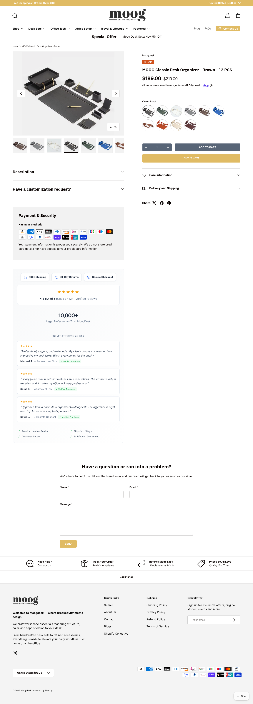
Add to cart (207, 147)
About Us (110, 612)
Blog (197, 28)
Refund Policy (156, 619)
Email (132, 487)
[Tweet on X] (154, 203)
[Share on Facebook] (161, 203)
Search (109, 605)
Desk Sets (34, 28)
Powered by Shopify (42, 690)
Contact (109, 619)
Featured (139, 28)
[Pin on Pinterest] (169, 203)
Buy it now (191, 158)
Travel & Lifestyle (112, 28)
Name (63, 487)
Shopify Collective (116, 633)
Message (65, 504)
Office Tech (58, 28)
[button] (238, 15)
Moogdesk (148, 55)
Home (16, 46)
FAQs (207, 28)
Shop (16, 28)
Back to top (126, 576)
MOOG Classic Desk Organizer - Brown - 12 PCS (43, 46)
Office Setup (83, 28)
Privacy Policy (156, 612)
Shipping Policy (157, 605)
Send (68, 543)
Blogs (107, 626)
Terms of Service (158, 626)
